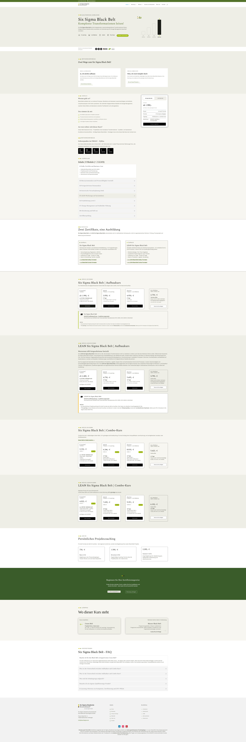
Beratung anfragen (131, 591)
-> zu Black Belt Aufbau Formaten (88, 259)
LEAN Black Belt (160, 98)
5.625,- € (154, 451)
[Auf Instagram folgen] (123, 726)
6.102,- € (154, 504)
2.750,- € (154, 295)
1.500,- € (114, 550)
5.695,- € (130, 377)
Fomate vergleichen (154, 124)
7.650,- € (106, 502)
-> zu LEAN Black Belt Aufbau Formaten (137, 259)
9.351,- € (130, 502)
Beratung (133, 4)
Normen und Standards (149, 4)
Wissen (139, 4)
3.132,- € (83, 449)
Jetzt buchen (87, 305)
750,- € (82, 550)
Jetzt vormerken (111, 305)
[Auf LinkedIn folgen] (119, 726)
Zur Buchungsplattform (113, 591)
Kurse (127, 4)
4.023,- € (83, 501)
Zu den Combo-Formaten (133, 82)
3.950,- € (106, 295)
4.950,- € (130, 295)
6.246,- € (106, 449)
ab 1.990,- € (84, 295)
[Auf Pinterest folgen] (127, 726)
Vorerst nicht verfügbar (158, 306)
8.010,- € (130, 449)
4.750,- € (106, 377)
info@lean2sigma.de (83, 720)
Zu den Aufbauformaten (86, 83)
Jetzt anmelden (135, 305)
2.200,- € (146, 549)
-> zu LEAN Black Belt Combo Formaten (137, 262)
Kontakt (163, 4)
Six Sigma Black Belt (148, 98)
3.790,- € (154, 376)
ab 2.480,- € (84, 376)
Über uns (158, 4)
